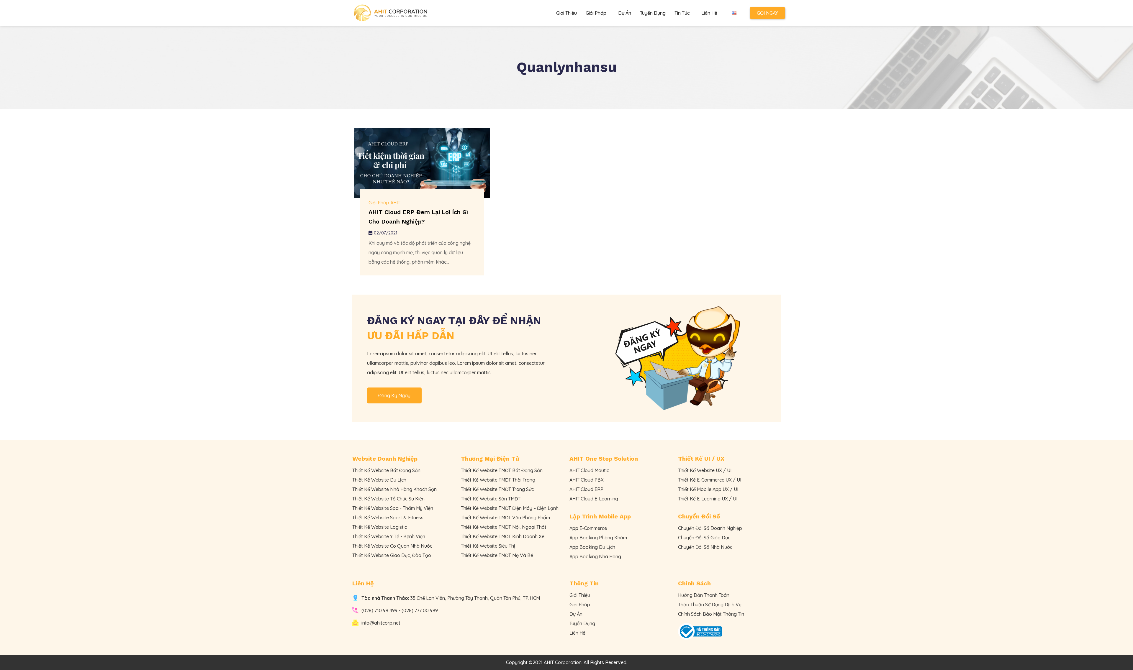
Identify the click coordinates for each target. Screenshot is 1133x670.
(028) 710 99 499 (379, 610)
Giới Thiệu (566, 13)
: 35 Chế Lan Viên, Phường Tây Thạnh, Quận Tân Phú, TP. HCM (450, 598)
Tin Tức (682, 13)
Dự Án (624, 13)
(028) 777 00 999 (420, 610)
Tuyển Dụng (653, 13)
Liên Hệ (709, 13)
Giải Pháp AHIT (384, 203)
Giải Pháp (596, 13)
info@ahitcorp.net (380, 623)
